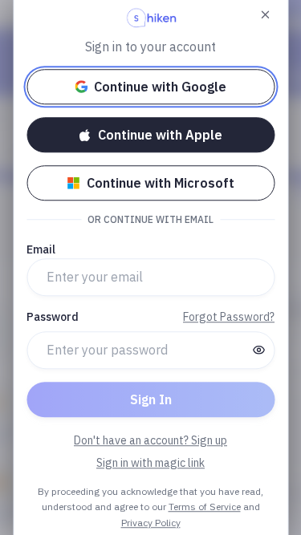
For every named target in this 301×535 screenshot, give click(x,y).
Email (40, 249)
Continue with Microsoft (160, 183)
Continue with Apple (160, 135)
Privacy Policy (151, 523)
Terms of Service (205, 507)
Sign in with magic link (150, 463)
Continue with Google (160, 87)
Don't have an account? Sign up (150, 440)
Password (52, 316)
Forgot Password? (229, 317)
